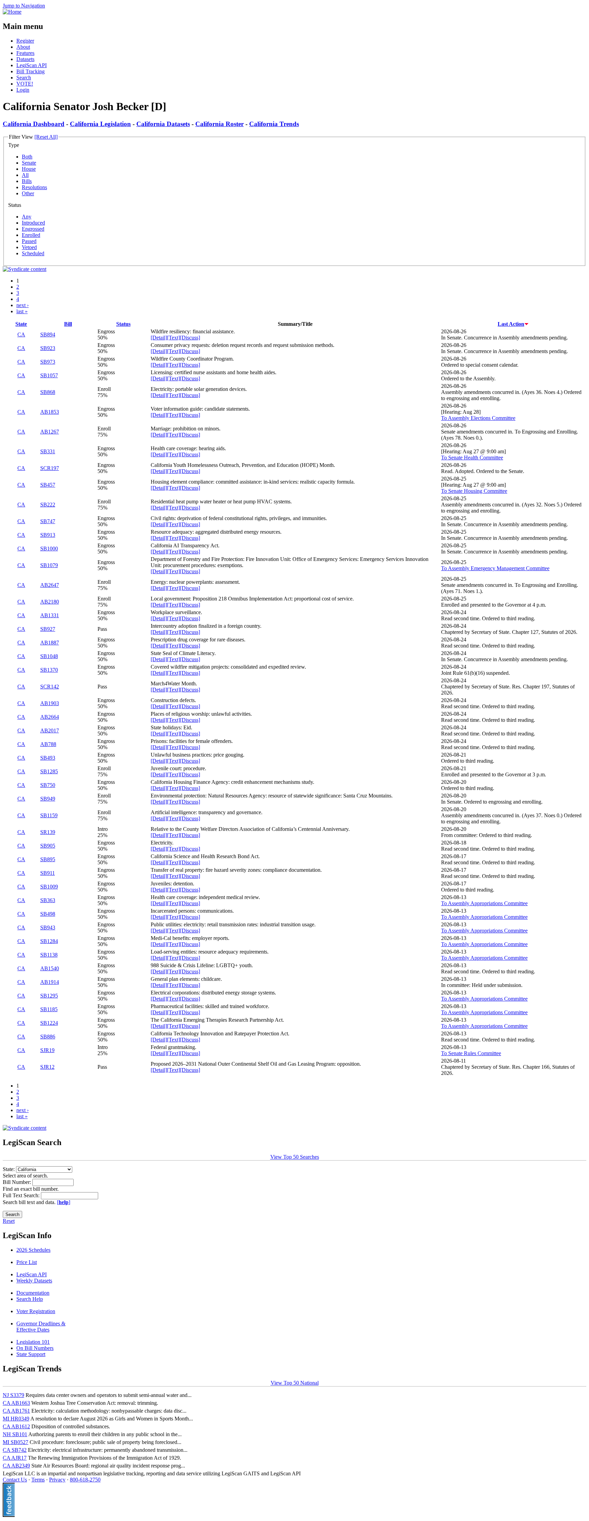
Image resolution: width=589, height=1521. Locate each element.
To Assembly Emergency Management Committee (495, 568)
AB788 (48, 744)
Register (25, 41)
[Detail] (159, 337)
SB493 (47, 758)
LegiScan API (31, 65)
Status (123, 324)
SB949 (47, 799)
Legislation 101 (33, 1342)
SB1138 (49, 955)
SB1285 (49, 771)
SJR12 (47, 1067)
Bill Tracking (30, 71)
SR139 (47, 832)
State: (9, 1169)
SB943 (47, 927)
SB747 (47, 521)
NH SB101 (15, 1434)
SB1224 (49, 1023)
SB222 (47, 504)
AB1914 (49, 982)
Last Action (511, 324)
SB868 (47, 392)
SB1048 (49, 656)
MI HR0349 (16, 1418)
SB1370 (49, 670)
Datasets (25, 59)
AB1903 (49, 703)
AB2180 (49, 602)
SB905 (47, 846)
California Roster (219, 123)
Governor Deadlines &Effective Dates (40, 1327)
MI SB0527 (15, 1442)
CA (21, 334)
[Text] (173, 337)
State (21, 324)
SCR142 (49, 686)
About (23, 47)
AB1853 (49, 412)
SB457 (47, 485)
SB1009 (49, 886)
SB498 (47, 914)
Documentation (32, 1293)
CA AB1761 (16, 1411)
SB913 (47, 535)
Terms (38, 1479)
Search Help (29, 1299)
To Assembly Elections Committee (478, 418)
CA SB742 (15, 1450)
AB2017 (49, 730)
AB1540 (49, 968)
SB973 (47, 362)
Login (22, 90)
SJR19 (47, 1050)
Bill (68, 324)
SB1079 (49, 565)
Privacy (57, 1479)
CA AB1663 (16, 1403)
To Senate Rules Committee (471, 1053)
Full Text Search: (22, 1195)
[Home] (12, 12)
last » (22, 311)
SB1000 (49, 548)
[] (63, 1202)
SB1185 (49, 1009)
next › (22, 305)
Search (23, 77)
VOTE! (24, 84)
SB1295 (49, 996)
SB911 (47, 873)
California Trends (274, 123)
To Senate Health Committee (472, 457)
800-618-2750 (85, 1479)
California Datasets (163, 123)
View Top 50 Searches (294, 1157)
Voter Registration (35, 1311)
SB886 (47, 1036)
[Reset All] (46, 137)
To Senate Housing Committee (474, 491)
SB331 (47, 451)
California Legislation (100, 123)
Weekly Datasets (34, 1280)
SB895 (47, 859)
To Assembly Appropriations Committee (484, 903)
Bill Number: (17, 1182)
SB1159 (49, 815)
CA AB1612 (16, 1426)
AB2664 (49, 717)
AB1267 (49, 432)
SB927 (47, 629)
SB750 (47, 785)
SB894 (47, 334)
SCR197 (49, 468)
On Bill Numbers (35, 1348)
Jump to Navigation (24, 6)
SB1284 (49, 941)
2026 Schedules (33, 1250)
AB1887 (49, 642)
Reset (9, 1221)
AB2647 (49, 585)
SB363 (47, 900)
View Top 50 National (295, 1383)
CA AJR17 (15, 1458)
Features (25, 53)
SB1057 (49, 375)
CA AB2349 (16, 1466)
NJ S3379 (13, 1395)
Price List (26, 1262)
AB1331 (49, 615)
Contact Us (15, 1479)
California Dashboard (33, 123)
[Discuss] (190, 337)
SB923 (47, 348)
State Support (30, 1354)
